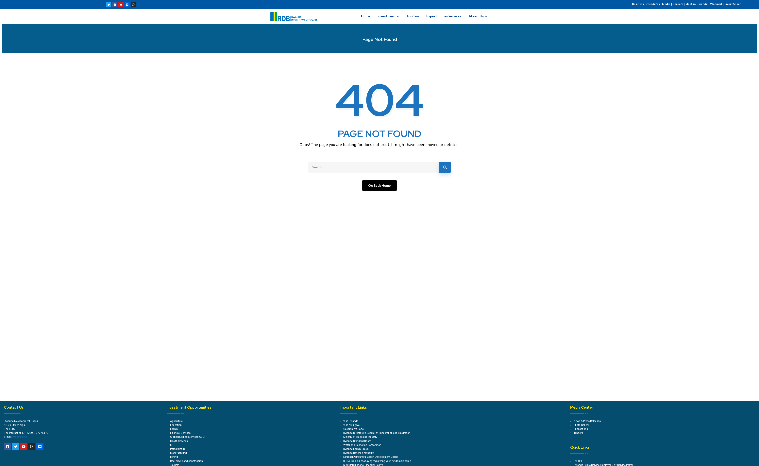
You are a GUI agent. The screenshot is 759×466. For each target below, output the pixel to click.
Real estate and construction (186, 460)
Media (666, 4)
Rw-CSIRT (579, 460)
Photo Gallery (581, 424)
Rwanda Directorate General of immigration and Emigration (376, 432)
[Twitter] (108, 4)
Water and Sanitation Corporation (362, 444)
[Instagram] (133, 4)
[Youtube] (121, 4)
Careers (677, 4)
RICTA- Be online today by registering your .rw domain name (377, 460)
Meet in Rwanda (696, 4)
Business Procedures (646, 4)
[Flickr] (127, 4)
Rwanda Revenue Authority (358, 452)
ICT (172, 444)
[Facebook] (114, 4)
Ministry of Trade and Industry (360, 436)
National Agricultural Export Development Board (370, 456)
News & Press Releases (587, 421)
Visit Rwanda (350, 421)
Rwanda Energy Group (356, 448)
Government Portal (353, 428)
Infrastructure (177, 448)
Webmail (716, 4)
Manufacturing (178, 452)
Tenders (578, 432)
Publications (581, 428)
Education (176, 424)
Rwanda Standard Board (357, 440)
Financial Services (180, 432)
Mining (174, 456)
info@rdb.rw (19, 437)
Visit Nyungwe (351, 424)
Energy (174, 428)
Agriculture (176, 421)
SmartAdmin (732, 4)
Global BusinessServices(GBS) (187, 436)
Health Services (179, 440)
